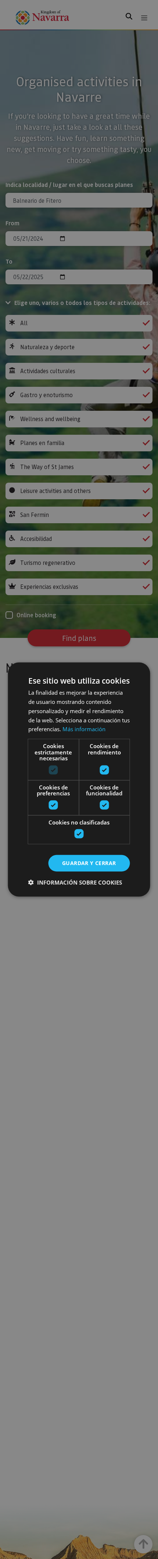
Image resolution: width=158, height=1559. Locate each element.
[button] (75, 882)
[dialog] (79, 779)
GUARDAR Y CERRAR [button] (89, 863)
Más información (83, 729)
